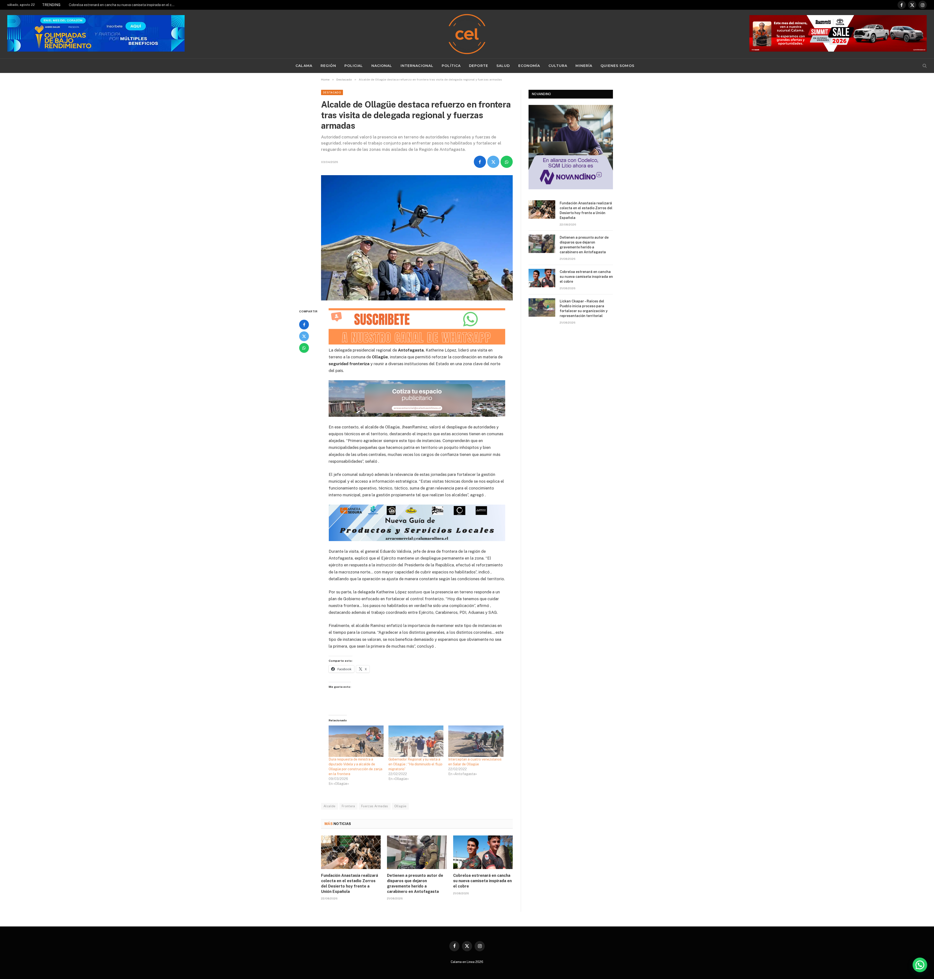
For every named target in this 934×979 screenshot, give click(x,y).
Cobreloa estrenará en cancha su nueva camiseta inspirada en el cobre (123, 5)
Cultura (557, 65)
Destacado (332, 92)
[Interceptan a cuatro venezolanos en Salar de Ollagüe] (475, 741)
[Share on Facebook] (480, 162)
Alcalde (329, 806)
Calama (304, 65)
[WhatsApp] (304, 348)
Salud (503, 65)
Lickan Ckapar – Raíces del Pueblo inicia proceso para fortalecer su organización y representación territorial (584, 308)
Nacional (381, 65)
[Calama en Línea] (467, 34)
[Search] (924, 65)
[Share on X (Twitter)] (493, 162)
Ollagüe (400, 806)
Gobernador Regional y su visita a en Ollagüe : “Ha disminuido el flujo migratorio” (415, 764)
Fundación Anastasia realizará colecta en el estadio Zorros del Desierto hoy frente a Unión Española (349, 883)
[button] (920, 965)
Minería (583, 65)
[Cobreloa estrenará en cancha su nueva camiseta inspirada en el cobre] (483, 852)
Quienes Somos (617, 65)
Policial (353, 65)
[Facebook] (304, 324)
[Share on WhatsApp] (507, 162)
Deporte (478, 65)
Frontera (348, 806)
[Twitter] (304, 336)
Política (451, 65)
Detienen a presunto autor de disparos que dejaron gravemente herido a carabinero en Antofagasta (415, 883)
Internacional (417, 65)
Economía (529, 65)
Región (328, 65)
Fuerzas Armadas (374, 806)
